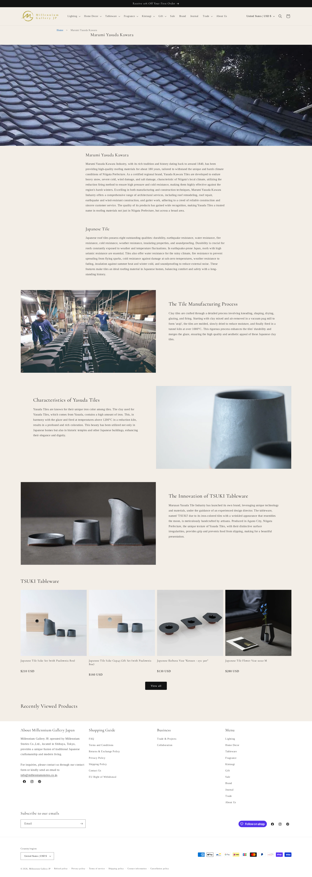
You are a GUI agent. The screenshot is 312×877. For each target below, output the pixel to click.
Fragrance (230, 758)
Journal (229, 789)
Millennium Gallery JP (40, 869)
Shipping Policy (98, 764)
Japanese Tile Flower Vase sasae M (246, 660)
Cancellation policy (159, 868)
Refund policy (61, 868)
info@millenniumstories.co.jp (39, 775)
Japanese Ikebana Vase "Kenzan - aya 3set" (182, 660)
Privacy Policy (97, 758)
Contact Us (95, 770)
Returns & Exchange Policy (104, 751)
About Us (230, 802)
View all (156, 685)
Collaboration (164, 745)
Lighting (230, 738)
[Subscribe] (81, 823)
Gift (227, 770)
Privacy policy (78, 868)
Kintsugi (230, 764)
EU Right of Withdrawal (102, 777)
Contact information (137, 868)
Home (60, 30)
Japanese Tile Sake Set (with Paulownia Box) (48, 660)
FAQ (91, 738)
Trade (228, 796)
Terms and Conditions (101, 745)
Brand (228, 783)
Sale (227, 777)
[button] (73, 16)
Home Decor (232, 745)
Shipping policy (116, 868)
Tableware (231, 751)
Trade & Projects (166, 738)
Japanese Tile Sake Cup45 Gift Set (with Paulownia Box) (120, 662)
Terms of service (97, 868)
